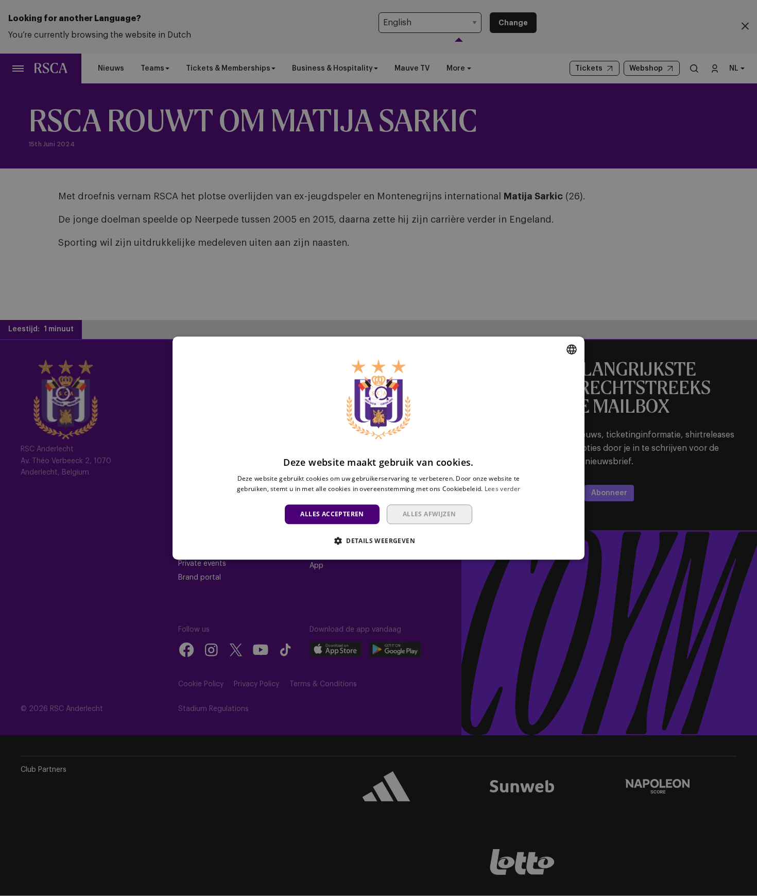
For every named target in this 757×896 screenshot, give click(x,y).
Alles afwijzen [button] (429, 514)
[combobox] (571, 349)
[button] (378, 540)
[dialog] (378, 448)
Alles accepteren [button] (332, 514)
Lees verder (502, 488)
